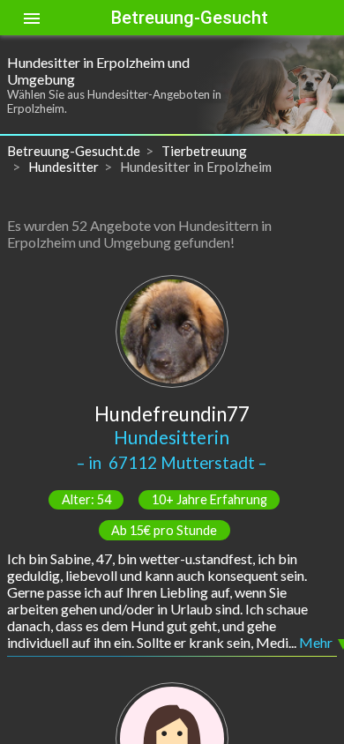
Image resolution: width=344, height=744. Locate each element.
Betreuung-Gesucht (189, 17)
